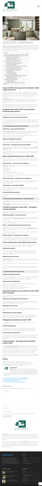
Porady (24, 43)
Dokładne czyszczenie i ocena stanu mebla (14, 56)
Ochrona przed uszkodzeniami (12, 81)
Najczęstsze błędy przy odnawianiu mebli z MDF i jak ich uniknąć (16, 75)
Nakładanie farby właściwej (11, 72)
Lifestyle (25, 477)
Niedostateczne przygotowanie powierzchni (14, 76)
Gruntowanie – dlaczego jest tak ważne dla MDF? (15, 59)
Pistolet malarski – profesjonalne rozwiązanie (14, 69)
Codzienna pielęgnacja (10, 80)
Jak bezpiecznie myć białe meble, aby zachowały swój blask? (15, 379)
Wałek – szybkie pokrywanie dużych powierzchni (14, 68)
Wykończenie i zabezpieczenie (12, 74)
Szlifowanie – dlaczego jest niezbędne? (13, 57)
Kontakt (25, 459)
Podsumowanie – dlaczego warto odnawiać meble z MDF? (15, 82)
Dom (24, 473)
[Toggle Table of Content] (27, 53)
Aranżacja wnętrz (27, 475)
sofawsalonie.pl (13, 43)
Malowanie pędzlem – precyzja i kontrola (13, 67)
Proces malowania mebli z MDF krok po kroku (12, 70)
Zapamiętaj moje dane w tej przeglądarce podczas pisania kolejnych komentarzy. (20, 413)
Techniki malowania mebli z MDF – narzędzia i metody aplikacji (15, 66)
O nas (24, 456)
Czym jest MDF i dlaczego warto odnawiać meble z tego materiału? (16, 54)
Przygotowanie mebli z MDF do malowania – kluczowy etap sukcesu (16, 55)
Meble (24, 471)
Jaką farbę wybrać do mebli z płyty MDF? (11, 380)
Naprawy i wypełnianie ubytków (12, 58)
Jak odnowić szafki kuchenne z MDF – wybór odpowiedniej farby (15, 378)
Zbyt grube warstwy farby (11, 77)
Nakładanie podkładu (10, 71)
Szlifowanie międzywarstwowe (12, 73)
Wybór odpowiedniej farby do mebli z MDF (12, 60)
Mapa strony (26, 461)
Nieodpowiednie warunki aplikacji (12, 78)
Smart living (25, 479)
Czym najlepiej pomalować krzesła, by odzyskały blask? (14, 381)
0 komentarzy (29, 43)
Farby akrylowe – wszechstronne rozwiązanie (14, 62)
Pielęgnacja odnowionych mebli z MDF (11, 79)
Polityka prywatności (27, 463)
